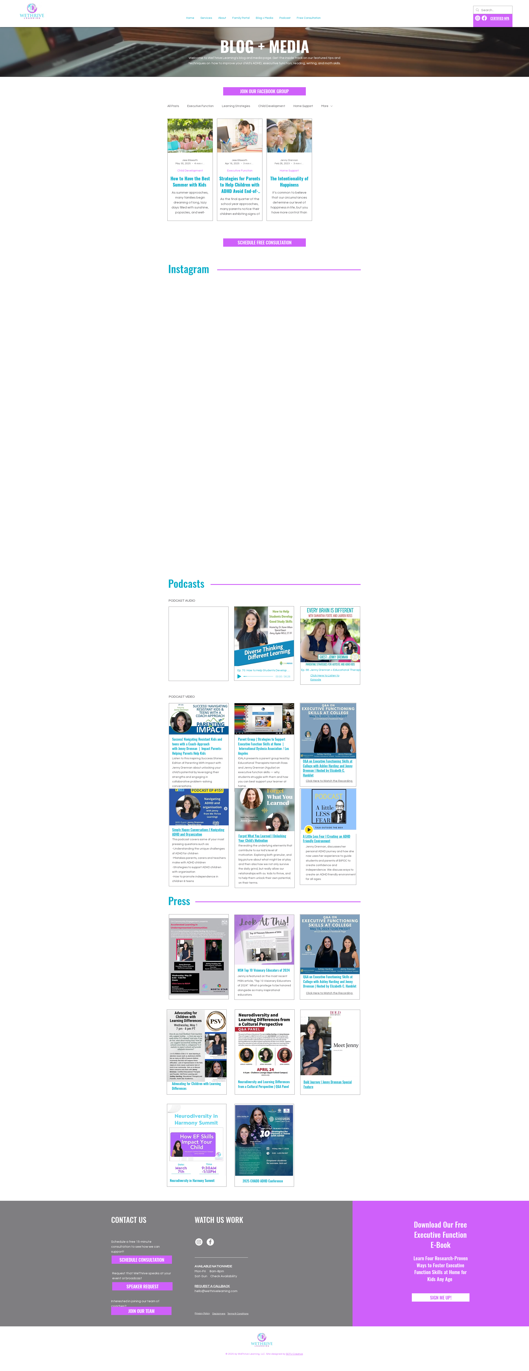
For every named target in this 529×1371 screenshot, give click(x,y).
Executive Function (200, 106)
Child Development (271, 106)
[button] (141, 1311)
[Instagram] (199, 1242)
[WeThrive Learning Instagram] (477, 18)
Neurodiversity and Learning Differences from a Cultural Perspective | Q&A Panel (264, 1084)
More (324, 106)
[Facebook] (210, 1242)
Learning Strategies (236, 106)
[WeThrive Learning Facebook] (484, 18)
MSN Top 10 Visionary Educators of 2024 (264, 970)
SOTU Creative (294, 1354)
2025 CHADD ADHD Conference (263, 1180)
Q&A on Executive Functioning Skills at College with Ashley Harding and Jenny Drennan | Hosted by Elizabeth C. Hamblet (329, 981)
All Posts (173, 106)
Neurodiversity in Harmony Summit (192, 1180)
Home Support (303, 106)
